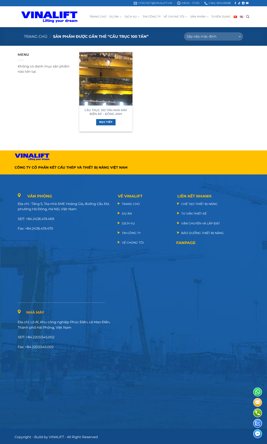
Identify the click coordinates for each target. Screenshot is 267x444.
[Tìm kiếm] (247, 17)
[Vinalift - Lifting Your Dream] (53, 16)
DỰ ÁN (114, 16)
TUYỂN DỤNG (221, 16)
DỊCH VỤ (131, 16)
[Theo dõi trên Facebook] (235, 3)
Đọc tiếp (105, 122)
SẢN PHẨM (198, 16)
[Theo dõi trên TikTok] (239, 3)
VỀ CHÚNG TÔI (174, 16)
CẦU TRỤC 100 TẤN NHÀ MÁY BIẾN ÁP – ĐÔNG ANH (105, 112)
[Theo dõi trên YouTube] (247, 3)
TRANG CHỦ (97, 16)
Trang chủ (35, 36)
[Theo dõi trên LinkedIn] (243, 3)
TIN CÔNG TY (151, 16)
